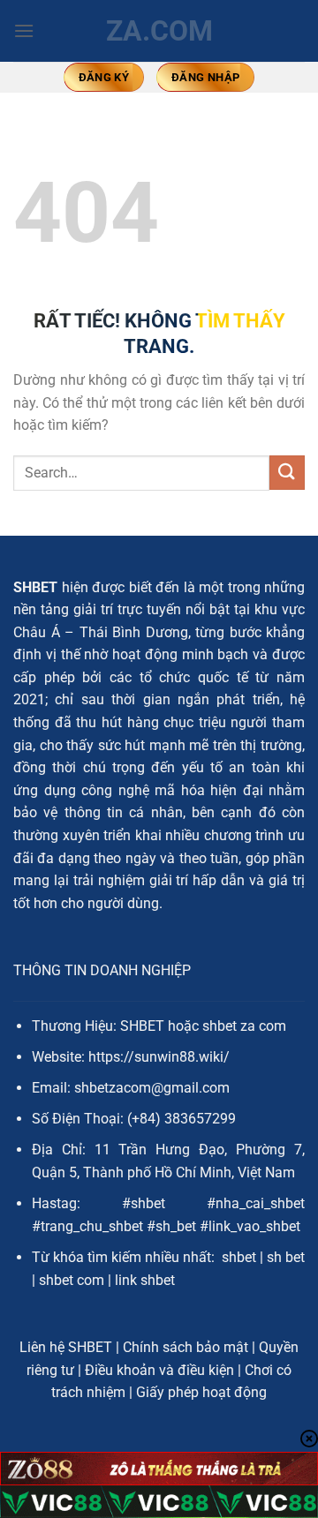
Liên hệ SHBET (65, 1347)
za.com (159, 31)
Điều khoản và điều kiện (159, 1370)
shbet (239, 1257)
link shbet (145, 1280)
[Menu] (23, 30)
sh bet (286, 1257)
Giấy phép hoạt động (201, 1392)
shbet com (71, 1280)
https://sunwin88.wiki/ (159, 1056)
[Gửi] (287, 472)
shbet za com (244, 1026)
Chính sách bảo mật (185, 1347)
